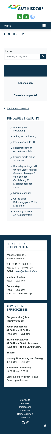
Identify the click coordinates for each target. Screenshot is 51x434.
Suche (8, 51)
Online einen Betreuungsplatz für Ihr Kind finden (25, 202)
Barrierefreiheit (25, 413)
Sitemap (25, 417)
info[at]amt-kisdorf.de (26, 271)
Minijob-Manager (22, 192)
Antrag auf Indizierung (24, 136)
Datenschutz (25, 410)
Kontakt (25, 403)
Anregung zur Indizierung (20, 128)
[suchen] (43, 56)
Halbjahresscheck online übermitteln (22, 149)
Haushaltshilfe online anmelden (24, 158)
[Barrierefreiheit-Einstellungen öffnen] (45, 425)
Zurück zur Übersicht (18, 108)
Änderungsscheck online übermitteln (22, 213)
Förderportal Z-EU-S (24, 142)
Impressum (25, 406)
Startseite (25, 399)
